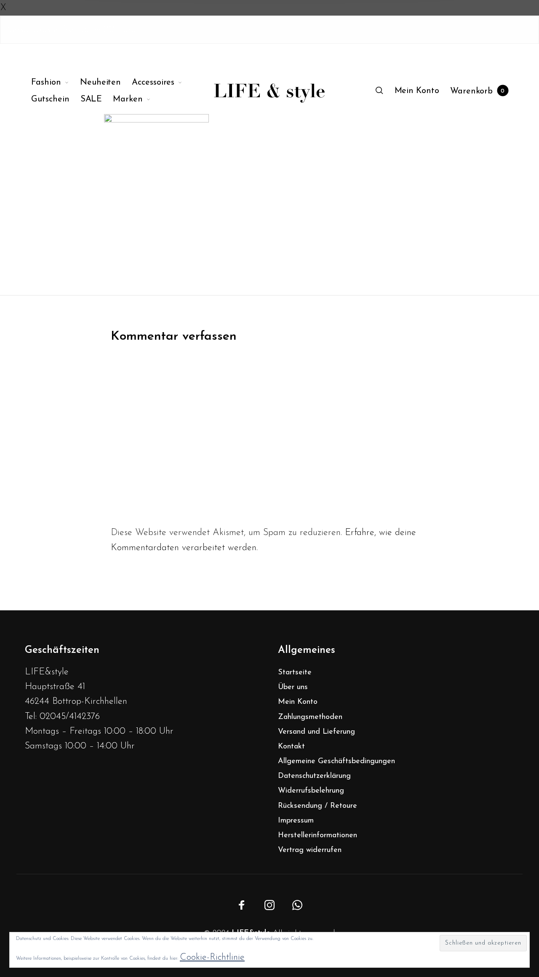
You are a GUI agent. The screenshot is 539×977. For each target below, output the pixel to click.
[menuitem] (55, 82)
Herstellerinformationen (317, 835)
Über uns (293, 687)
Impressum (296, 821)
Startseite (295, 672)
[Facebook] (242, 905)
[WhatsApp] (297, 905)
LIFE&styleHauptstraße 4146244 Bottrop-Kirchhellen (76, 686)
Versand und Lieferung (316, 732)
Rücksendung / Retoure (317, 806)
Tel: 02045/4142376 (62, 716)
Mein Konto (298, 702)
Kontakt (291, 747)
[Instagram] (269, 905)
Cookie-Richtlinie (212, 957)
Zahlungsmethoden (310, 717)
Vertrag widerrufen (310, 850)
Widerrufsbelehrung (311, 791)
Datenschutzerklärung (314, 776)
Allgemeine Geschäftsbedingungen (336, 761)
